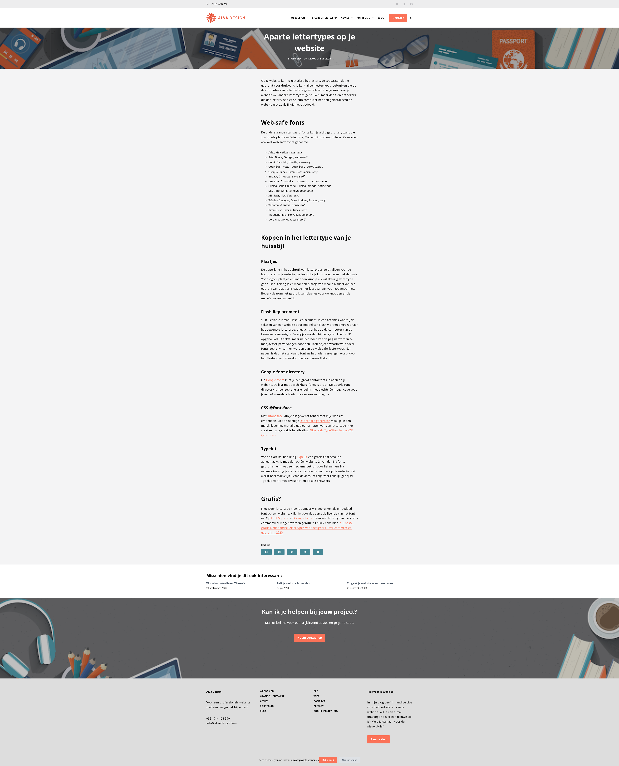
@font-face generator (315, 421)
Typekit (302, 457)
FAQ (316, 691)
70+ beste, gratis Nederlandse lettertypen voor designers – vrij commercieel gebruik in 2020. (307, 527)
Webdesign (298, 17)
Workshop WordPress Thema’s (225, 583)
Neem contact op (309, 637)
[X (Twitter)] (279, 552)
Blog (381, 17)
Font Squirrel (280, 518)
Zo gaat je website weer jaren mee (370, 583)
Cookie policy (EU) (326, 711)
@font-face (275, 416)
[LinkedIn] (404, 4)
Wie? (316, 696)
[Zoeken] (411, 18)
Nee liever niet (349, 759)
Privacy (319, 706)
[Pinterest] (292, 552)
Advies (345, 17)
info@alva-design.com (221, 723)
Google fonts (275, 380)
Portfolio (363, 17)
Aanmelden (378, 739)
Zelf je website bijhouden (293, 583)
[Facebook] (411, 4)
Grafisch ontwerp (324, 17)
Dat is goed (328, 759)
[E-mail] (397, 4)
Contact (398, 18)
